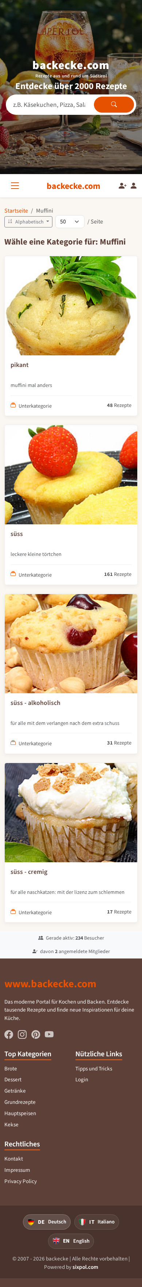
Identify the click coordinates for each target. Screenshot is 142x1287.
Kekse (11, 1124)
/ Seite (95, 221)
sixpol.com (85, 1267)
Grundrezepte (20, 1102)
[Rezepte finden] (114, 105)
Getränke (15, 1090)
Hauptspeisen (20, 1113)
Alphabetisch (29, 221)
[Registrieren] (123, 186)
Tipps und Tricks (93, 1068)
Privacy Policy (20, 1181)
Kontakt (13, 1158)
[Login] (134, 186)
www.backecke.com (50, 984)
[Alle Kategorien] (16, 185)
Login (81, 1079)
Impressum (17, 1170)
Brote (10, 1068)
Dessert (12, 1079)
